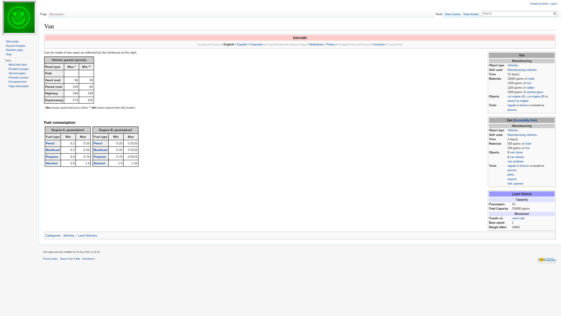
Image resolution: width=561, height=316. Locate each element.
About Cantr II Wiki (70, 258)
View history (471, 14)
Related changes (19, 69)
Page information (19, 86)
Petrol (50, 143)
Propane (52, 156)
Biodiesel (53, 150)
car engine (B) (536, 96)
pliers (511, 174)
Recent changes (15, 45)
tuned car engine (518, 100)
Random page (14, 50)
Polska (330, 44)
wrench (512, 179)
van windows (516, 161)
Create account (539, 3)
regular (512, 105)
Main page (12, 41)
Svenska (378, 44)
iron (529, 83)
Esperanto (256, 44)
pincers (512, 109)
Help (9, 54)
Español (242, 44)
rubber (530, 87)
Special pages (17, 73)
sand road (518, 218)
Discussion (57, 14)
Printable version (19, 77)
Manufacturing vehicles (522, 70)
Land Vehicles (87, 235)
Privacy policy (50, 258)
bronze (524, 105)
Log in (553, 3)
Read (439, 14)
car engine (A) (516, 96)
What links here (18, 64)
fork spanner (515, 183)
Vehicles (513, 65)
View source (452, 14)
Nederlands (316, 44)
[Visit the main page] (19, 17)
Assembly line (525, 120)
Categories (52, 235)
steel (531, 78)
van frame (516, 152)
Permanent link (18, 81)
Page (43, 14)
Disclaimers (88, 258)
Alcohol (51, 163)
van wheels (517, 157)
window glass (535, 92)
